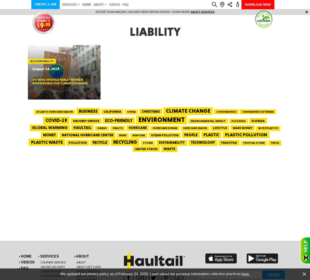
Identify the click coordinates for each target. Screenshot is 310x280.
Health (118, 128)
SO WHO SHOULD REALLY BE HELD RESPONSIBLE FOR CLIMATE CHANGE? (60, 81)
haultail (82, 127)
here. (246, 274)
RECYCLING (125, 142)
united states (146, 149)
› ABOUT (81, 256)
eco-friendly (119, 120)
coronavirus (226, 111)
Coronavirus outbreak (258, 111)
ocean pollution (164, 135)
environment (161, 120)
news (123, 135)
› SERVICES (48, 256)
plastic (211, 134)
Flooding (238, 121)
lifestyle (220, 128)
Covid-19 (56, 120)
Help (305, 250)
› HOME (25, 256)
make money (242, 128)
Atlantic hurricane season (55, 111)
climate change (188, 111)
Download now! (258, 4)
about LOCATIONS (289, 12)
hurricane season (195, 128)
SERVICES (69, 4)
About (98, 4)
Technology (203, 142)
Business (88, 111)
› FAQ (23, 268)
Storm (148, 142)
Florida (258, 121)
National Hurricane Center (87, 135)
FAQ (125, 4)
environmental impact (208, 121)
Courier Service (53, 262)
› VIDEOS (27, 262)
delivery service (86, 121)
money (49, 135)
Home (86, 4)
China (131, 111)
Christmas (151, 111)
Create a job (45, 4)
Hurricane (138, 128)
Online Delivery (53, 267)
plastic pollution (246, 134)
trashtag (229, 142)
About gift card (88, 267)
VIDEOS (114, 4)
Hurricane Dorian (165, 128)
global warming (50, 127)
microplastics (268, 128)
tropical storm (254, 142)
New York (139, 135)
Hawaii (102, 128)
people (191, 134)
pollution (78, 142)
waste (169, 149)
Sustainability (172, 143)
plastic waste (47, 142)
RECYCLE (100, 142)
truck (275, 142)
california (112, 111)
